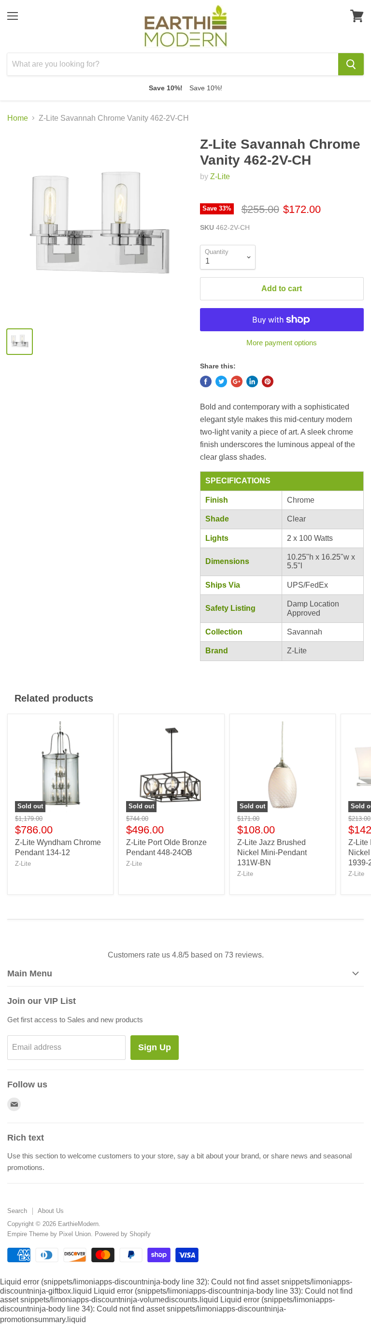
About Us (51, 1210)
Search (17, 1210)
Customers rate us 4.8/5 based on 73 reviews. (186, 955)
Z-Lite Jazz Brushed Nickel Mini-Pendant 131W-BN (272, 852)
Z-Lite (220, 176)
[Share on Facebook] (206, 381)
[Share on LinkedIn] (252, 381)
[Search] (351, 64)
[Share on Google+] (237, 381)
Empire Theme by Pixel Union (49, 1234)
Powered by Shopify (123, 1234)
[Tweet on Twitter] (221, 381)
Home (17, 118)
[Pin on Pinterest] (267, 381)
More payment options (281, 342)
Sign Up (154, 1047)
